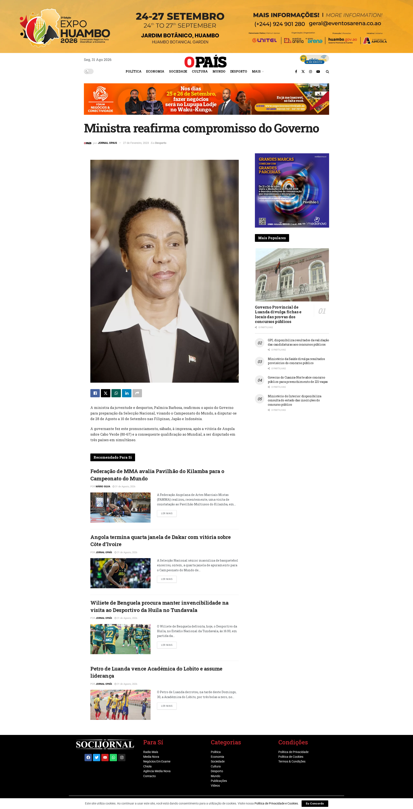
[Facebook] (88, 757)
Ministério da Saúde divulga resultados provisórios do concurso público (296, 361)
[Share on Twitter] (105, 393)
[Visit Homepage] (205, 60)
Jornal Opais (107, 142)
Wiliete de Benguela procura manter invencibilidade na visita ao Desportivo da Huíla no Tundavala (159, 606)
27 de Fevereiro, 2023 (136, 142)
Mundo (219, 71)
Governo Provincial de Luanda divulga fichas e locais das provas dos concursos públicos (278, 314)
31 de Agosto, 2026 (124, 486)
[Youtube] (105, 757)
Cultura (200, 71)
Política (134, 71)
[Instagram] (121, 757)
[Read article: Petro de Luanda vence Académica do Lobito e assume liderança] (120, 705)
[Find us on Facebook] (296, 71)
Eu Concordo (315, 803)
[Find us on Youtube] (318, 71)
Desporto (238, 71)
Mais (256, 71)
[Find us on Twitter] (303, 71)
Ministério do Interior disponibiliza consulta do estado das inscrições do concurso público (294, 400)
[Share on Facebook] (95, 393)
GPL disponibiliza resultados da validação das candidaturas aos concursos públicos (298, 342)
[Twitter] (96, 757)
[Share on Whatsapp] (116, 393)
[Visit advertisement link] (206, 102)
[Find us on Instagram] (310, 71)
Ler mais (169, 512)
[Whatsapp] (113, 757)
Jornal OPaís (104, 552)
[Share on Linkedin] (126, 393)
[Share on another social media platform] (137, 393)
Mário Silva (103, 486)
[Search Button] (327, 71)
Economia (155, 71)
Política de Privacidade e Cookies (276, 803)
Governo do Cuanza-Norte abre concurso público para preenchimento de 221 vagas (298, 379)
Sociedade (178, 71)
